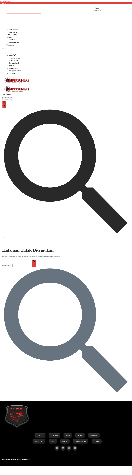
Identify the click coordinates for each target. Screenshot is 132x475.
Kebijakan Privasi (12, 42)
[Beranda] (16, 92)
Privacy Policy (94, 435)
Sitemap (53, 441)
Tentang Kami (11, 34)
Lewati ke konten (5, 1)
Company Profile (39, 441)
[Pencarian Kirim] (4, 104)
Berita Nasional (13, 29)
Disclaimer (10, 45)
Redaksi (9, 37)
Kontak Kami (11, 40)
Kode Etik (65, 441)
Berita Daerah (13, 32)
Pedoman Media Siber (80, 441)
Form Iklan (97, 441)
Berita (97, 10)
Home (97, 8)
